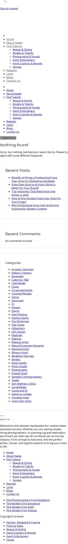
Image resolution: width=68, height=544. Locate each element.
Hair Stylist (18, 325)
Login (9, 73)
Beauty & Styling (22, 49)
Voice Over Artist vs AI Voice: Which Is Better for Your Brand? (34, 186)
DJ (13, 304)
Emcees (16, 307)
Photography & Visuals (26, 56)
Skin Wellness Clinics (24, 383)
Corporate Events (22, 290)
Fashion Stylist (20, 318)
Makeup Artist (20, 342)
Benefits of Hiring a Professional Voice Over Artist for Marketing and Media (34, 179)
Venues (17, 67)
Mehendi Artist (20, 349)
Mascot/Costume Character (28, 345)
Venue (10, 539)
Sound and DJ (20, 390)
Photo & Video (14, 526)
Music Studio (19, 363)
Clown (15, 286)
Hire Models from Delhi (20, 507)
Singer (15, 380)
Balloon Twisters (22, 273)
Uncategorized (20, 397)
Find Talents (14, 46)
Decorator (18, 300)
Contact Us (13, 80)
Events (15, 311)
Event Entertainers (24, 60)
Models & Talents (23, 53)
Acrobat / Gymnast (23, 269)
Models (16, 359)
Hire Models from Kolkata (21, 510)
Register (11, 70)
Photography (19, 370)
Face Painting (19, 314)
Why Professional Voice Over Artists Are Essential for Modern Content (35, 207)
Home (10, 39)
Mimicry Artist (20, 352)
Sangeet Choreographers (27, 377)
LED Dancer (18, 331)
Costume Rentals (22, 293)
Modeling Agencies (23, 356)
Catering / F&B (20, 280)
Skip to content (9, 8)
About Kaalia (14, 42)
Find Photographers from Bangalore (28, 500)
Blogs (9, 77)
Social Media (19, 387)
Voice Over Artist (21, 401)
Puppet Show (19, 373)
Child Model (18, 283)
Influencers (18, 328)
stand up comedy (22, 394)
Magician (17, 335)
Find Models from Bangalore (23, 503)
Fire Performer (20, 321)
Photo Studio (19, 366)
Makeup (16, 338)
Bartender (18, 276)
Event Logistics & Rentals (27, 63)
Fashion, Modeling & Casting (23, 522)
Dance (15, 297)
